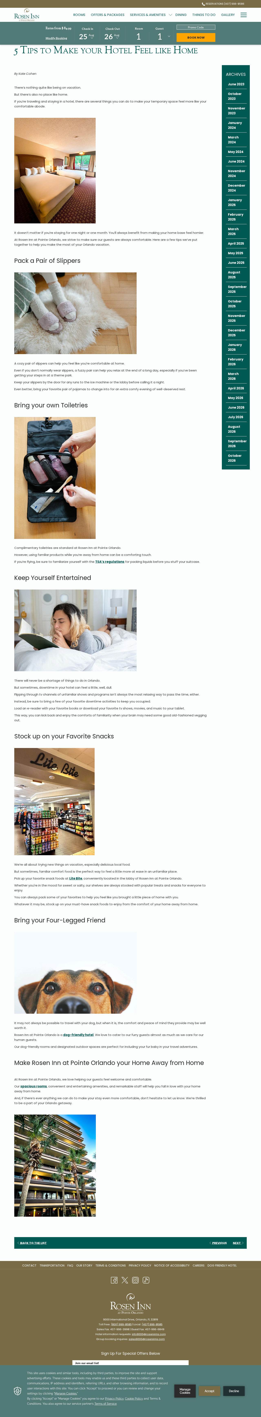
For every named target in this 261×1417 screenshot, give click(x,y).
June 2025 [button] (236, 263)
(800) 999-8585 (121, 1324)
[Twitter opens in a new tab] (125, 1280)
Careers (199, 1265)
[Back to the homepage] (26, 15)
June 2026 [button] (236, 407)
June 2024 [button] (236, 161)
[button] (87, 33)
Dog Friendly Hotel (223, 1265)
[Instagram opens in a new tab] (135, 1280)
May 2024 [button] (235, 152)
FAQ (70, 1265)
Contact (29, 1265)
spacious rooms (33, 1086)
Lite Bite (75, 878)
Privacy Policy (140, 1265)
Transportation (52, 1265)
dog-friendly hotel (78, 1035)
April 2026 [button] (236, 388)
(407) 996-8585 (152, 1324)
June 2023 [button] (236, 84)
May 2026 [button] (235, 398)
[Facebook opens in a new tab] (114, 1280)
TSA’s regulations (109, 562)
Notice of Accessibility (172, 1265)
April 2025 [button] (236, 243)
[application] (130, 1391)
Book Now (201, 37)
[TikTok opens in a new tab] (146, 1280)
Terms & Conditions (110, 1265)
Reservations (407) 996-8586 (224, 4)
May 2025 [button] (235, 253)
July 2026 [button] (235, 417)
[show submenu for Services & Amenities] (170, 15)
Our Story (84, 1265)
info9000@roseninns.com (149, 1334)
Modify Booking (56, 38)
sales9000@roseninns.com (147, 1339)
